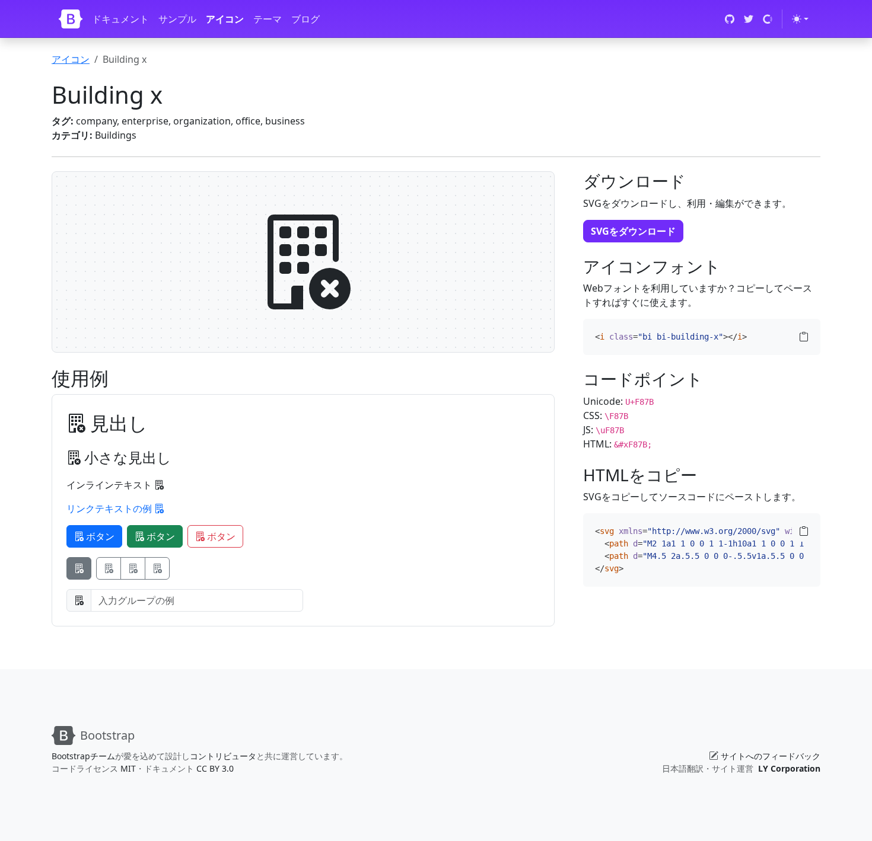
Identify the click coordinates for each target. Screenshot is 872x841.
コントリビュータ (223, 756)
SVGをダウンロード (633, 231)
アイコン (225, 18)
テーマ (267, 18)
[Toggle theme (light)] (800, 19)
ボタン (99, 536)
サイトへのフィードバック (770, 756)
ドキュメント (120, 18)
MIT (128, 768)
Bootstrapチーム (83, 756)
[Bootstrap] (70, 19)
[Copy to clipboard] (804, 336)
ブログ (305, 18)
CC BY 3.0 (215, 768)
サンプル (177, 18)
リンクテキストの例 (110, 508)
